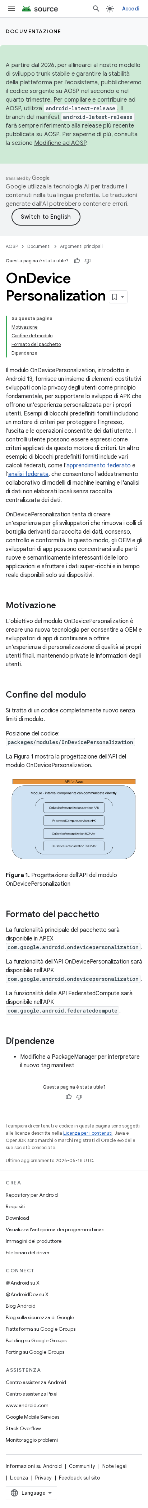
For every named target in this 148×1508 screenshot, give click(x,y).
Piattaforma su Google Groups (40, 1329)
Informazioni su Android (34, 1466)
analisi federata (28, 474)
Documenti (39, 246)
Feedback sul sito (79, 1478)
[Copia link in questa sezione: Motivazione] (63, 606)
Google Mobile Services (32, 1417)
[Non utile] (87, 260)
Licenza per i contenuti (87, 1133)
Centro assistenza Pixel (31, 1394)
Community (82, 1466)
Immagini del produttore (33, 1241)
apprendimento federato (98, 465)
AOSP (12, 246)
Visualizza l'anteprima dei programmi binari (55, 1229)
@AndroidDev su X (27, 1294)
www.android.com (27, 1405)
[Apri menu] (11, 8)
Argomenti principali (81, 246)
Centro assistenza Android (36, 1382)
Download (17, 1218)
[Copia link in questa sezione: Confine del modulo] (93, 695)
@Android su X (23, 1283)
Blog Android (21, 1306)
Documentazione (33, 31)
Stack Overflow (23, 1428)
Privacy (43, 1478)
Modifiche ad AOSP (60, 143)
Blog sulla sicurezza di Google (40, 1317)
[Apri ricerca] (96, 8)
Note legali (115, 1466)
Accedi (131, 8)
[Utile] (76, 260)
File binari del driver (28, 1252)
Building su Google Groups (36, 1340)
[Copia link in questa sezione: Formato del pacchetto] (107, 915)
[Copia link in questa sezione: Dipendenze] (62, 1041)
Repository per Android (32, 1195)
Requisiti (15, 1206)
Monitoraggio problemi (32, 1440)
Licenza (19, 1478)
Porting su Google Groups (35, 1352)
